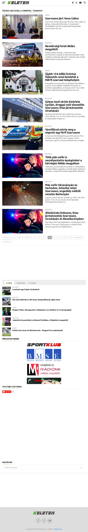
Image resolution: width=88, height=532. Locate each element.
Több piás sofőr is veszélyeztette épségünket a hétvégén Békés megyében (63, 160)
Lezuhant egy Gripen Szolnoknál (25, 289)
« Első (19, 237)
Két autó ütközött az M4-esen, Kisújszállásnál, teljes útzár (36, 300)
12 (59, 237)
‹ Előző (26, 237)
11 (54, 237)
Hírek (47, 15)
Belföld (48, 43)
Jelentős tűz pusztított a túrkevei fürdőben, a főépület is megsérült (40, 320)
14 (69, 237)
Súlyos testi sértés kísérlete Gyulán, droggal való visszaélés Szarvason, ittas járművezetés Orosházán (64, 106)
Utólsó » (7, 241)
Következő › (77, 237)
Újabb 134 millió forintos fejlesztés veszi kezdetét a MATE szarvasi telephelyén (62, 76)
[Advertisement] (44, 263)
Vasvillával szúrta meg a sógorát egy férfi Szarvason (62, 131)
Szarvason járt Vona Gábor (62, 18)
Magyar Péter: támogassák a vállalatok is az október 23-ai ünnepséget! (41, 310)
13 (64, 237)
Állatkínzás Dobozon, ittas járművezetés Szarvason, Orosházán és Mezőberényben (64, 215)
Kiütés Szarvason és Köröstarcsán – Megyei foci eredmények (37, 330)
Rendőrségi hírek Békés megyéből (60, 48)
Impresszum (58, 529)
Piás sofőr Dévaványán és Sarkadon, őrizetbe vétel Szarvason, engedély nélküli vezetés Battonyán (63, 190)
